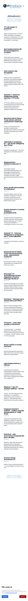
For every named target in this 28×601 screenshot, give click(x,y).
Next (19, 20)
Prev (9, 20)
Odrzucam (22, 596)
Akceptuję (5, 596)
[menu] (23, 6)
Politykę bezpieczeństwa (11, 592)
